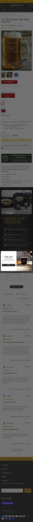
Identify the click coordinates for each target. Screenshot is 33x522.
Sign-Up (8, 265)
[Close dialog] (31, 252)
